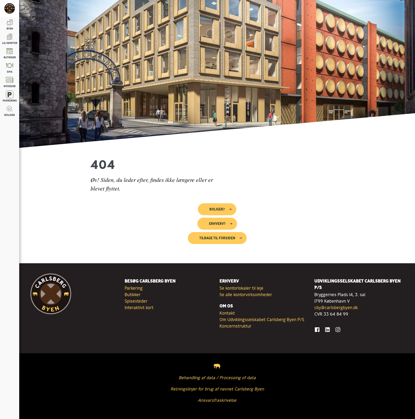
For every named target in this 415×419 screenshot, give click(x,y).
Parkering (134, 288)
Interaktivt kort (139, 307)
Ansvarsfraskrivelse (217, 400)
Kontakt (227, 313)
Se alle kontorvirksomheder (246, 294)
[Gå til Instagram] (338, 329)
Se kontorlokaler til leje (241, 288)
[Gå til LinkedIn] (327, 329)
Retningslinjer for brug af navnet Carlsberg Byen (217, 388)
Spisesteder (136, 301)
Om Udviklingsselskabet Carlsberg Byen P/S (262, 319)
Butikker (132, 294)
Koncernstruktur (235, 326)
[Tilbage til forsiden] (9, 8)
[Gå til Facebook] (317, 329)
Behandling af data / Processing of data (217, 377)
